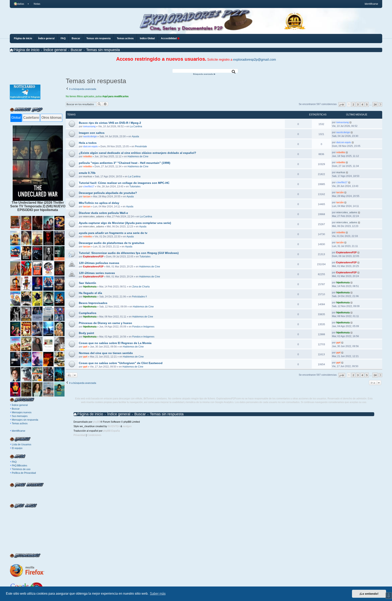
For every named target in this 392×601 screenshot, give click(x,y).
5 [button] (367, 104)
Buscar (16, 408)
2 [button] (353, 104)
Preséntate (141, 146)
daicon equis (90, 146)
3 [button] (358, 104)
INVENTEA (114, 426)
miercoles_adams (93, 216)
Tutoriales (134, 186)
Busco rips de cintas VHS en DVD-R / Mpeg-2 (110, 122)
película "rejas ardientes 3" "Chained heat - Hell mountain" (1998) (124, 162)
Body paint (86, 333)
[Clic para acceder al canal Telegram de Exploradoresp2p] (25, 98)
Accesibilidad (169, 38)
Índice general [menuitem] (46, 38)
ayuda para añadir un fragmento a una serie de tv (113, 233)
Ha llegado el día (90, 293)
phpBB (96, 421)
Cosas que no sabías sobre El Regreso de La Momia (115, 343)
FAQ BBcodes (19, 465)
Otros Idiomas (51, 117)
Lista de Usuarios (21, 444)
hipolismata (90, 286)
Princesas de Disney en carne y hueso (105, 323)
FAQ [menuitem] (63, 38)
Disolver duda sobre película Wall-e (103, 212)
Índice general (20, 405)
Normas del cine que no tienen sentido (106, 353)
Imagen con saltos (92, 132)
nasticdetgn (90, 136)
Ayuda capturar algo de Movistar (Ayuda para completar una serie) (125, 223)
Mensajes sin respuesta (25, 419)
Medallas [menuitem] (19, 3)
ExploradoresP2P (93, 256)
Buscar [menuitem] (76, 38)
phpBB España (111, 430)
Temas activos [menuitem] (125, 38)
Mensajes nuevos (21, 412)
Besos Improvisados (93, 303)
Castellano (31, 117)
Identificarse (18, 430)
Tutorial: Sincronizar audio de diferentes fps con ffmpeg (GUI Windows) (129, 253)
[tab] (16, 118)
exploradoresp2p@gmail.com (254, 59)
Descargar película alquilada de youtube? (108, 192)
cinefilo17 (88, 186)
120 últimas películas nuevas (99, 263)
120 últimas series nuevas (97, 273)
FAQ (14, 461)
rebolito (87, 156)
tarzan (86, 196)
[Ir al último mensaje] (350, 122)
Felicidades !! (139, 296)
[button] (341, 104)
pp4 (85, 346)
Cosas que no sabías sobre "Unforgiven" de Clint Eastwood (121, 363)
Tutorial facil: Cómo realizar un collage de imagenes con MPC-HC (124, 182)
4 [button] (362, 104)
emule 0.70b (87, 172)
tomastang (89, 126)
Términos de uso (21, 469)
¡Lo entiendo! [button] (369, 593)
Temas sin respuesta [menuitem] (98, 38)
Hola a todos (88, 142)
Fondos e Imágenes (143, 326)
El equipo (17, 448)
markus (87, 176)
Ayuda (135, 136)
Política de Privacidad (24, 472)
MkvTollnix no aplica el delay (99, 202)
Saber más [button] (158, 593)
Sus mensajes (20, 416)
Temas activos (20, 423)
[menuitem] (35, 3)
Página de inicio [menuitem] (23, 38)
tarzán (340, 192)
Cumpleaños (87, 313)
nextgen (127, 426)
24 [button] (375, 104)
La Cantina (136, 126)
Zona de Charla (141, 286)
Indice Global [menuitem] (147, 38)
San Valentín (87, 283)
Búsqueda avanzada (203, 74)
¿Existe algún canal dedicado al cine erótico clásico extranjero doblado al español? (137, 152)
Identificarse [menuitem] (371, 3)
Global (16, 117)
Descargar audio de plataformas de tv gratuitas (111, 243)
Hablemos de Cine (138, 156)
